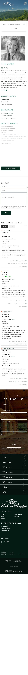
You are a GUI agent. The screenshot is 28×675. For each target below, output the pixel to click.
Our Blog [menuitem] (17, 516)
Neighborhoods (8, 467)
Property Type (7, 482)
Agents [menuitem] (3, 518)
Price (4, 492)
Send (14, 444)
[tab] (4, 226)
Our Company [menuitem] (18, 514)
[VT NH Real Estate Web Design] (13, 571)
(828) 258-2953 (5, 530)
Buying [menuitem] (3, 516)
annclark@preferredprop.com (9, 118)
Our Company (7, 477)
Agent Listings (7, 462)
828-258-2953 (9, 113)
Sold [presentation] (12, 226)
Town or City (7, 457)
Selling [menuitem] (2, 514)
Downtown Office (5, 99)
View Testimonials (10, 168)
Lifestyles (6, 487)
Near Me (15, 28)
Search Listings (8, 472)
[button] (24, 24)
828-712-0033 (8, 115)
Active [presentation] (4, 226)
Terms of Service (6, 449)
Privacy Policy (23, 448)
